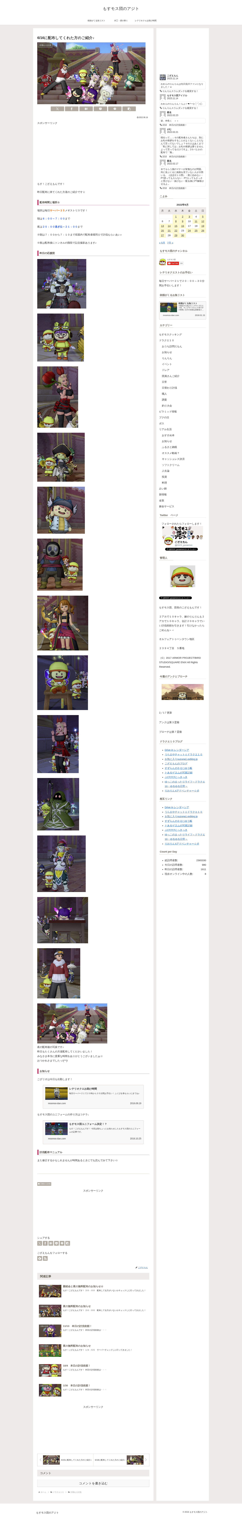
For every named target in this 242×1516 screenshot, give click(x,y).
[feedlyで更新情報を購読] (39, 1258)
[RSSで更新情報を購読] (45, 1258)
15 (175, 226)
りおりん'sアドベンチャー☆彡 (182, 790)
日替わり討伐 (45, 1184)
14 (169, 226)
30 (182, 235)
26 (202, 230)
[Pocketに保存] (100, 108)
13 (162, 226)
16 (182, 226)
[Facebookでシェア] (71, 108)
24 (189, 230)
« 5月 (162, 242)
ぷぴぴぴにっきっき (176, 777)
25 (196, 230)
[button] (129, 108)
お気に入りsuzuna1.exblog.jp (181, 759)
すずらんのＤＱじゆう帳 (178, 768)
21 (169, 230)
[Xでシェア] (57, 108)
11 (196, 221)
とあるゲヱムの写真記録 (178, 772)
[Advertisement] (93, 154)
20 (162, 230)
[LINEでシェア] (115, 108)
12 (202, 221)
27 (162, 235)
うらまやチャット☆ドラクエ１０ (184, 754)
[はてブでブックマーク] (86, 108)
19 (202, 226)
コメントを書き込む (93, 1483)
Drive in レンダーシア (177, 750)
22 (175, 230)
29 (175, 235)
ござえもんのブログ (176, 763)
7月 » (170, 242)
